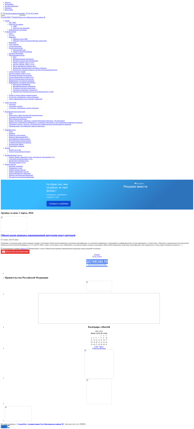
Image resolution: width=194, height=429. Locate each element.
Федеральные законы (16, 144)
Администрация (10, 32)
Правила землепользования (22, 52)
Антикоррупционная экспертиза (20, 117)
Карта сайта (9, 10)
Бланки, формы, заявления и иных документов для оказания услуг (32, 157)
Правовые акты (10, 130)
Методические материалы (18, 119)
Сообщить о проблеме (58, 204)
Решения (12, 133)
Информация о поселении (18, 30)
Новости (8, 2)
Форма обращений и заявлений (20, 173)
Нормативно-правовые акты (18, 161)
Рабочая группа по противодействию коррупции (30, 41)
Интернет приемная (16, 166)
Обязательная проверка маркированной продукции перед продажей (38, 235)
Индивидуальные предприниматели (25, 61)
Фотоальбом (9, 4)
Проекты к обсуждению (17, 135)
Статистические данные (17, 72)
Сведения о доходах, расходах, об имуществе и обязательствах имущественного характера (40, 124)
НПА (15, 57)
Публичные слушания (16, 146)
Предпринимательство (17, 55)
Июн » (101, 346)
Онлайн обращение (11, 6)
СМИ (15, 26)
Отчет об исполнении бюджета (19, 151)
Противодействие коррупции (15, 112)
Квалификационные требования (24, 86)
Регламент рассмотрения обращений (21, 177)
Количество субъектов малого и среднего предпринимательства (35, 70)
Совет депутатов (10, 102)
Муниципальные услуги (13, 155)
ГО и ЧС (12, 35)
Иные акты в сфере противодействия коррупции (26, 115)
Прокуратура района (16, 24)
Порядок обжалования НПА (18, 137)
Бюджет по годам (15, 150)
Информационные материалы (23, 59)
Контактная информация (21, 84)
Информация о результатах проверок (21, 81)
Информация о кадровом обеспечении (22, 82)
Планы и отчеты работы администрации (23, 95)
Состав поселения (15, 46)
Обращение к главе (15, 168)
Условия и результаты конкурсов (24, 88)
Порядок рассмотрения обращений (21, 175)
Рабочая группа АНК (20, 39)
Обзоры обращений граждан (19, 171)
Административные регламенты (20, 142)
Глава (11, 33)
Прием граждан (10, 164)
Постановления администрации (20, 141)
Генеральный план (19, 50)
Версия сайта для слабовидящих (16, 251)
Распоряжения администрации (19, 139)
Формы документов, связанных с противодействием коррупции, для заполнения (37, 121)
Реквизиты (12, 42)
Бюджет (7, 148)
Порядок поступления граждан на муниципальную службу (33, 92)
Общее (7, 21)
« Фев (96, 346)
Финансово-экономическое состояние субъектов (29, 68)
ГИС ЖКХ (12, 22)
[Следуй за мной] (32, 13)
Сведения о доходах (16, 106)
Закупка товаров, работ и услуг (24, 64)
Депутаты (12, 104)
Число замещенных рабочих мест (24, 66)
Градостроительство (16, 48)
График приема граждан (17, 170)
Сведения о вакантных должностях (25, 90)
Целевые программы (16, 53)
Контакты (8, 8)
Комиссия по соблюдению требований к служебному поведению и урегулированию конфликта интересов (45, 122)
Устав (11, 131)
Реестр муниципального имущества (21, 79)
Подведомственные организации (20, 75)
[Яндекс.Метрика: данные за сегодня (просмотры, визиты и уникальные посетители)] (99, 348)
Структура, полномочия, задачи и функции (24, 97)
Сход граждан (13, 44)
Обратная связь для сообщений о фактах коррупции (27, 126)
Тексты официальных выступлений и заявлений (25, 99)
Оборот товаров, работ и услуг (23, 62)
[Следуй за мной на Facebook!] (14, 13)
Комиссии (12, 37)
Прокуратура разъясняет (21, 28)
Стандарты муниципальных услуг (21, 159)
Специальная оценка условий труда (21, 77)
